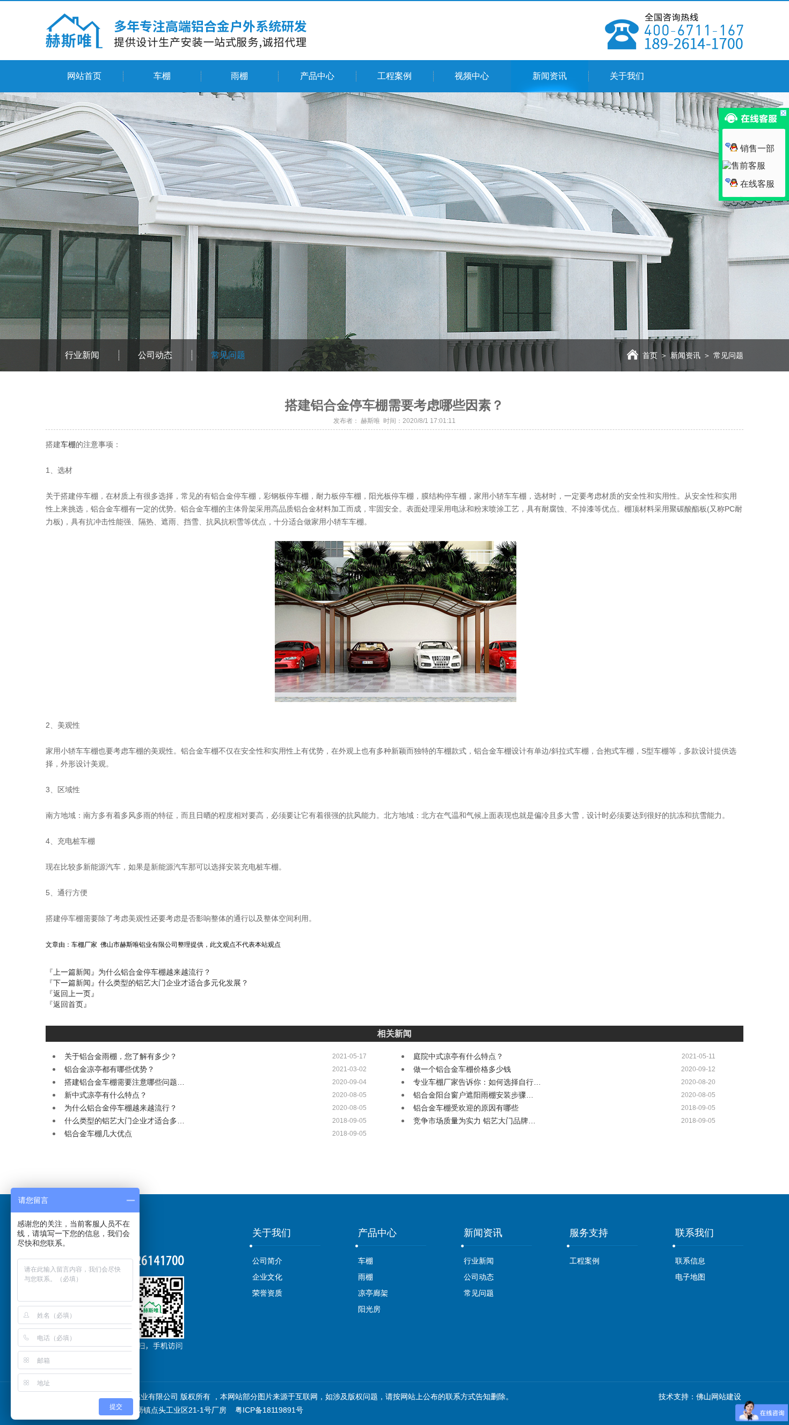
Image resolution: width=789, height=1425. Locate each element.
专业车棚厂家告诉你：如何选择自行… (477, 1082)
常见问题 (228, 355)
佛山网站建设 (718, 1396)
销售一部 (757, 148)
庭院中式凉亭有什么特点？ (458, 1056)
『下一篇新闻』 (147, 982)
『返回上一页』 (72, 993)
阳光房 (369, 1309)
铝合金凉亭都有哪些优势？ (109, 1069)
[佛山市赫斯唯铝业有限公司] (176, 45)
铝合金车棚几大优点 (98, 1133)
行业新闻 (82, 355)
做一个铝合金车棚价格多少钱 (462, 1069)
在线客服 (757, 183)
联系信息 (690, 1260)
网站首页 (84, 76)
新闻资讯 (549, 76)
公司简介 (267, 1260)
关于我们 (627, 76)
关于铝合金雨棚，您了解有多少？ (120, 1056)
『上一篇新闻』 (128, 972)
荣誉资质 (267, 1293)
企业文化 (267, 1277)
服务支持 (588, 1232)
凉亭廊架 (373, 1293)
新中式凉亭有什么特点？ (105, 1095)
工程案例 (394, 76)
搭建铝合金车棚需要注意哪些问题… (124, 1082)
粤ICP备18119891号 (269, 1410)
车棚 (162, 76)
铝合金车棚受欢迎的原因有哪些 (465, 1108)
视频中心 (472, 76)
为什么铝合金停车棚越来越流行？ (120, 1108)
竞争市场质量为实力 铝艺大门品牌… (474, 1120)
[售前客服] (743, 165)
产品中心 (317, 76)
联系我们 (694, 1232)
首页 (650, 355)
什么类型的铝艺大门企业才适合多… (124, 1120)
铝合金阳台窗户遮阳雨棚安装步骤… (473, 1095)
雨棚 (239, 76)
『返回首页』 (68, 1004)
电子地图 (690, 1277)
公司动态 (155, 355)
